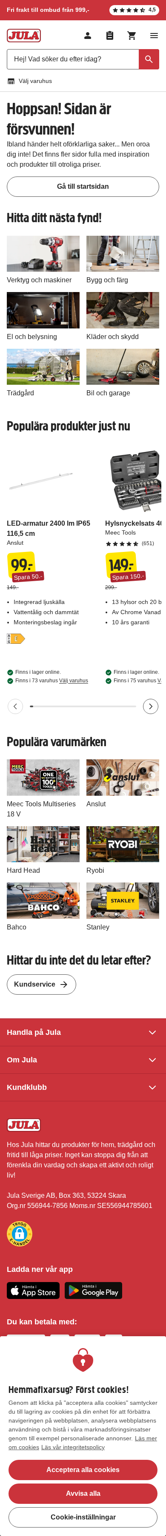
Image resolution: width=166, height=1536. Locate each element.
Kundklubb (27, 1087)
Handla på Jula (34, 1032)
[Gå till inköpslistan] (110, 35)
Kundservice (34, 984)
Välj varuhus (35, 80)
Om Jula (22, 1060)
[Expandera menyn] (154, 35)
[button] (19, 1233)
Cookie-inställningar (83, 1517)
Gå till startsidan (83, 186)
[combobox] (83, 59)
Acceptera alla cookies (83, 1469)
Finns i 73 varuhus (51, 681)
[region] (83, 1436)
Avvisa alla (83, 1493)
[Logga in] (87, 35)
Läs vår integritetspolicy (73, 1447)
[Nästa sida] (150, 706)
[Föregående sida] (15, 706)
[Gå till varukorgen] (132, 35)
